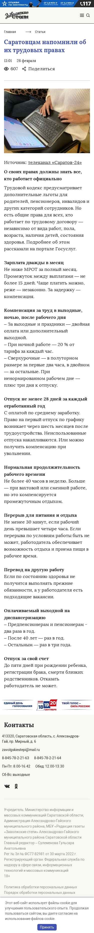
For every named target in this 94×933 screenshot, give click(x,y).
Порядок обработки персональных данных (39, 893)
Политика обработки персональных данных (40, 887)
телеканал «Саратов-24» (55, 162)
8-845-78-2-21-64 (47, 758)
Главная (10, 32)
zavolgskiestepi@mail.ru (21, 750)
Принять (47, 927)
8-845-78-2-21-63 (15, 758)
